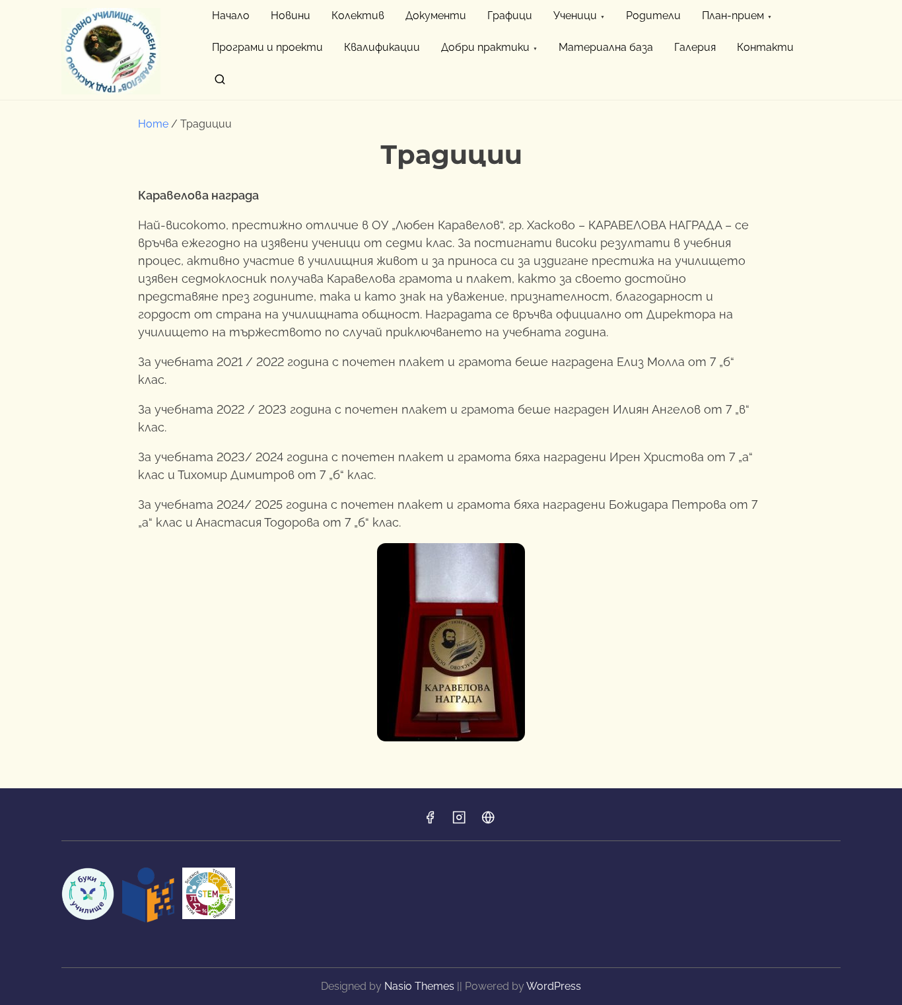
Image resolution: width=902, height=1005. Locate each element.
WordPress (553, 986)
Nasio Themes (420, 986)
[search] (219, 81)
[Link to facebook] (429, 821)
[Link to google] (488, 821)
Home (153, 124)
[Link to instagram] (459, 821)
